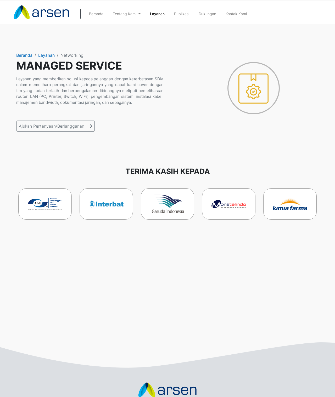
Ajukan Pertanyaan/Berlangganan (52, 126)
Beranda (24, 55)
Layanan (46, 55)
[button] (127, 14)
